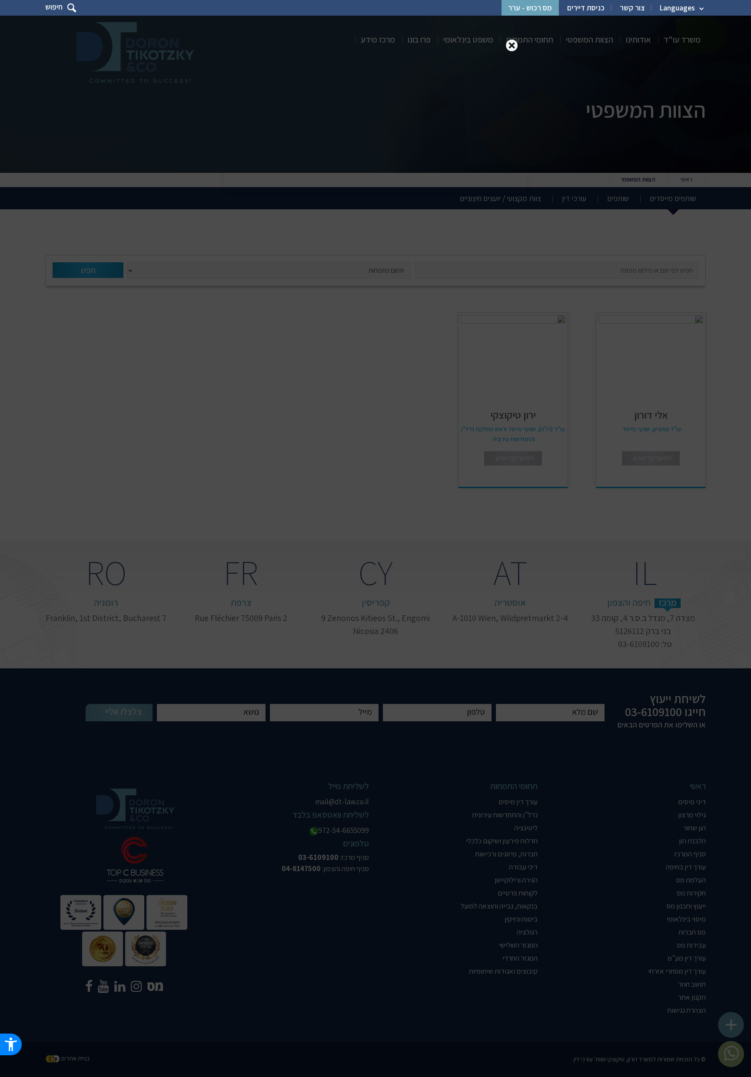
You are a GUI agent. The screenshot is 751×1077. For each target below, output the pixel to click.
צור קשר (632, 8)
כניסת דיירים (586, 8)
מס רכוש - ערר (530, 8)
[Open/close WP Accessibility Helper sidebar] (11, 1044)
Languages (677, 8)
